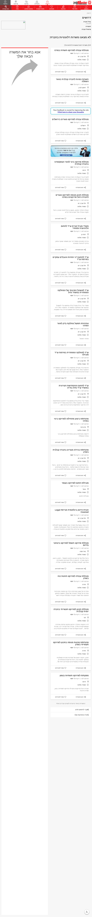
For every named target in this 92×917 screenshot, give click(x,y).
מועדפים (51, 9)
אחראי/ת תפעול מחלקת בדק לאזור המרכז (73, 324)
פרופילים (37, 3)
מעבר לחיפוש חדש (82, 710)
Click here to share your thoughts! (71, 112)
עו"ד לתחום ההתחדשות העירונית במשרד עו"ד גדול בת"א (74, 387)
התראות (63, 9)
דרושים (47, 3)
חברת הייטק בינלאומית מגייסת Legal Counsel (72, 511)
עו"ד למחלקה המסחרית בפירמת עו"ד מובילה (72, 353)
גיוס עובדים (6, 9)
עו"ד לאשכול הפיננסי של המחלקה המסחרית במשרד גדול (73, 291)
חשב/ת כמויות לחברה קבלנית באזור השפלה (72, 80)
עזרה (17, 9)
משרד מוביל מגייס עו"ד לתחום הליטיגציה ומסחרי (75, 227)
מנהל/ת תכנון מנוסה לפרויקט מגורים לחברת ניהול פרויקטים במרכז (72, 196)
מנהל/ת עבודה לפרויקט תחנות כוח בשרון (73, 577)
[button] (86, 911)
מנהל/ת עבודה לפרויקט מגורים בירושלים (70, 119)
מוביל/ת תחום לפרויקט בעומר (75, 483)
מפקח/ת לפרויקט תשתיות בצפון (74, 675)
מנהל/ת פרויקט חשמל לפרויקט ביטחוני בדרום (71, 544)
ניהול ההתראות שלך (81, 715)
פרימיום (16, 3)
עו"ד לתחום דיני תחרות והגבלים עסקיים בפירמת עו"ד (71, 258)
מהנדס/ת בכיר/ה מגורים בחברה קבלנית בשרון (71, 451)
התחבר (5, 3)
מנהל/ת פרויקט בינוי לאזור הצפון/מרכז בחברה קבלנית (71, 163)
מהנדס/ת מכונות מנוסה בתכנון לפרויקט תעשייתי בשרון (71, 643)
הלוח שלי (74, 9)
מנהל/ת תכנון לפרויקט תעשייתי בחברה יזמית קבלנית (71, 610)
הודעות (26, 3)
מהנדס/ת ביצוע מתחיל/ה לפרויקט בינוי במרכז (71, 420)
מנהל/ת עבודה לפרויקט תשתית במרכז (71, 50)
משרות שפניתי (40, 9)
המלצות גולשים (28, 9)
